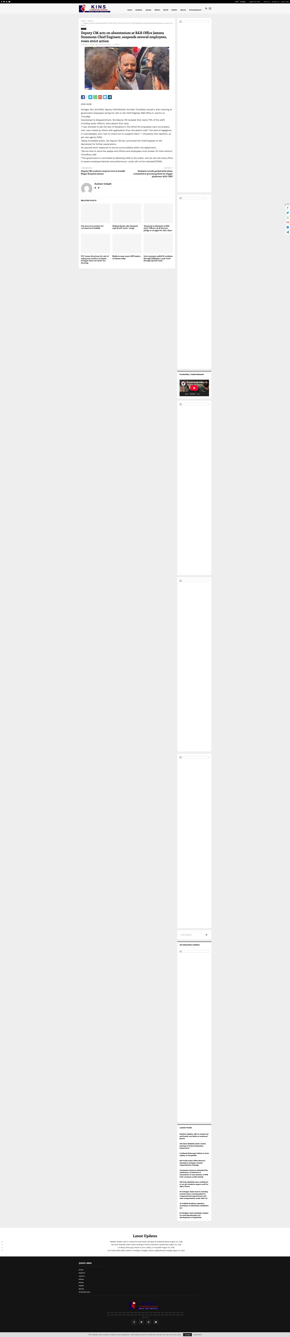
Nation (157, 10)
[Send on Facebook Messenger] (105, 97)
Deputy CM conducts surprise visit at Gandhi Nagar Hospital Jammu (103, 172)
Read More (198, 1334)
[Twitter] (141, 1322)
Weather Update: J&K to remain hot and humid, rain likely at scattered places (194, 1136)
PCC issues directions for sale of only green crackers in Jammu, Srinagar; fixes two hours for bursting (95, 259)
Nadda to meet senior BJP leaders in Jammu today (126, 257)
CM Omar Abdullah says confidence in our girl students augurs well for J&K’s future (194, 1184)
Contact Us (275, 1)
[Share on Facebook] (83, 97)
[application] (194, 388)
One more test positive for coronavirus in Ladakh (92, 227)
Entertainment (195, 10)
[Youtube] (155, 1322)
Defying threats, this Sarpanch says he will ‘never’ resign (125, 227)
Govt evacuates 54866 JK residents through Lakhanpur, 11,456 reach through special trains (158, 258)
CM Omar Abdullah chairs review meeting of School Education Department (193, 1146)
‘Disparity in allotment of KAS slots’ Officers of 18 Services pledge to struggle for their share (158, 228)
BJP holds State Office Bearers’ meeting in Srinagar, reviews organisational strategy (192, 1163)
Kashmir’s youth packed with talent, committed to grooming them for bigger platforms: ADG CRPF (153, 174)
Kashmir (138, 10)
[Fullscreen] (206, 394)
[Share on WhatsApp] (95, 97)
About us (267, 1)
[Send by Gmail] (100, 97)
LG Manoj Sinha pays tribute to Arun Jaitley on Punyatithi (140, 1247)
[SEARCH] (206, 935)
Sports (183, 10)
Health (174, 10)
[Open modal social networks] (110, 97)
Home (129, 10)
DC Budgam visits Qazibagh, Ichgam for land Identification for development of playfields (194, 1215)
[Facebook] (134, 1322)
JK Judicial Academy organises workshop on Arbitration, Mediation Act (194, 1205)
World (165, 10)
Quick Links (285, 1)
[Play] (182, 394)
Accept (187, 1335)
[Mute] (202, 394)
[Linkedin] (148, 1322)
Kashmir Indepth (88, 44)
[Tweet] (90, 97)
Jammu (148, 10)
